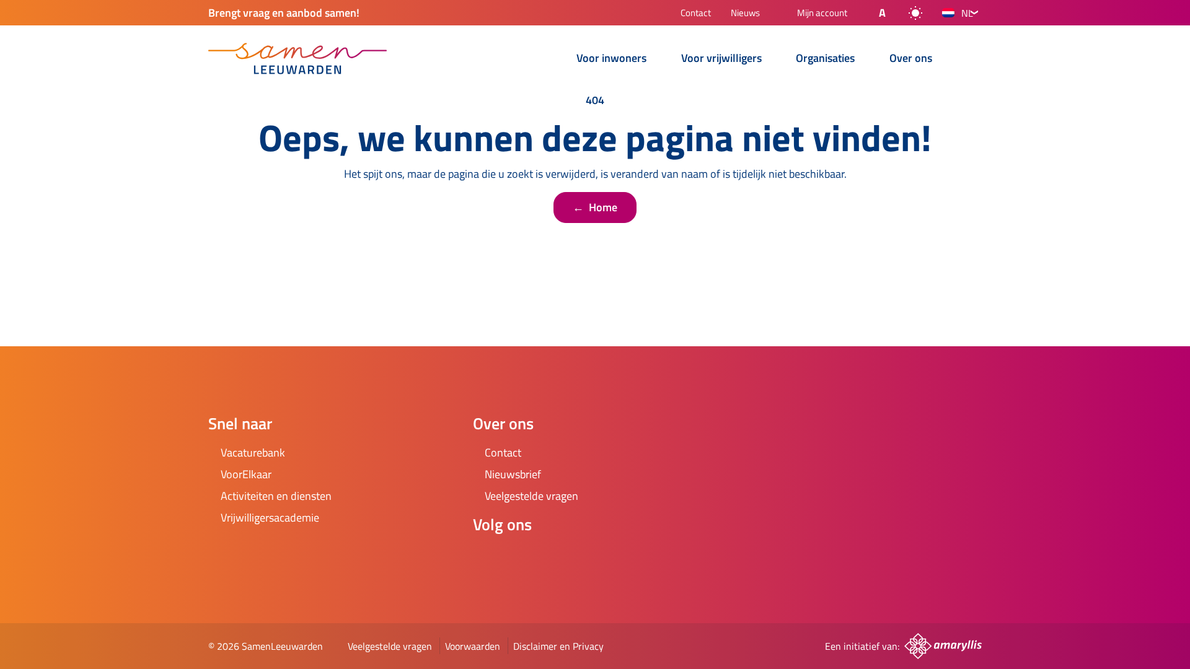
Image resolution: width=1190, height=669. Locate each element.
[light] (915, 13)
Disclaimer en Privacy (558, 646)
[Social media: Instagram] (522, 557)
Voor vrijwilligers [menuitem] (721, 59)
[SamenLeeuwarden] (297, 58)
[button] (872, 13)
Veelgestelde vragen (390, 646)
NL (967, 13)
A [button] (882, 12)
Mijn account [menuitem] (822, 13)
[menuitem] (549, 60)
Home (595, 207)
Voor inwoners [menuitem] (611, 59)
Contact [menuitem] (696, 14)
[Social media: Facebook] (488, 557)
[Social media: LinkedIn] (557, 557)
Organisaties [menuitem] (825, 59)
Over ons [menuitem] (910, 59)
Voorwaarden (472, 646)
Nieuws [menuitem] (745, 14)
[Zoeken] (972, 59)
